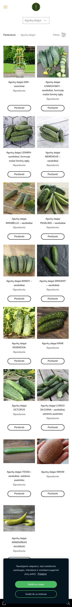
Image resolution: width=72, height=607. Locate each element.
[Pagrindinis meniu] (5, 7)
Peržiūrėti (19, 108)
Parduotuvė (9, 34)
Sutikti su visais (36, 584)
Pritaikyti (42, 574)
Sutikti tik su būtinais (36, 594)
